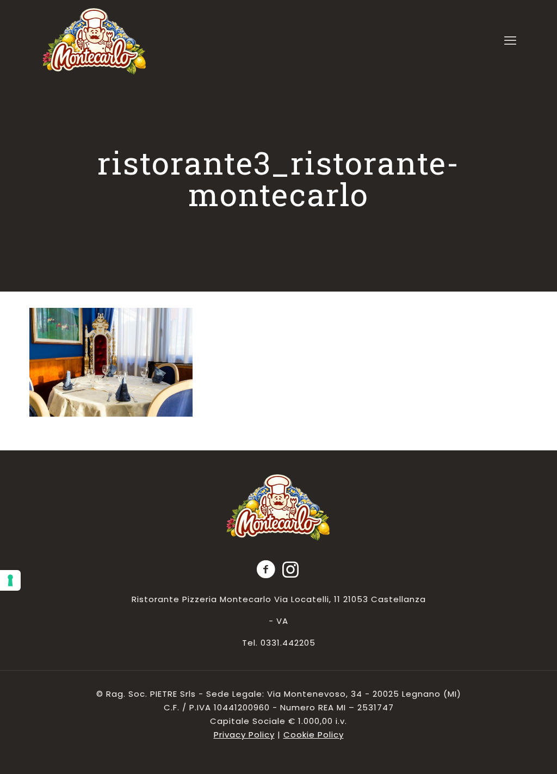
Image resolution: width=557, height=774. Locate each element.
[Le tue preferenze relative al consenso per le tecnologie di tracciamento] (10, 580)
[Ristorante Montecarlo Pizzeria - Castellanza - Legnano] (94, 41)
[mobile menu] (510, 41)
